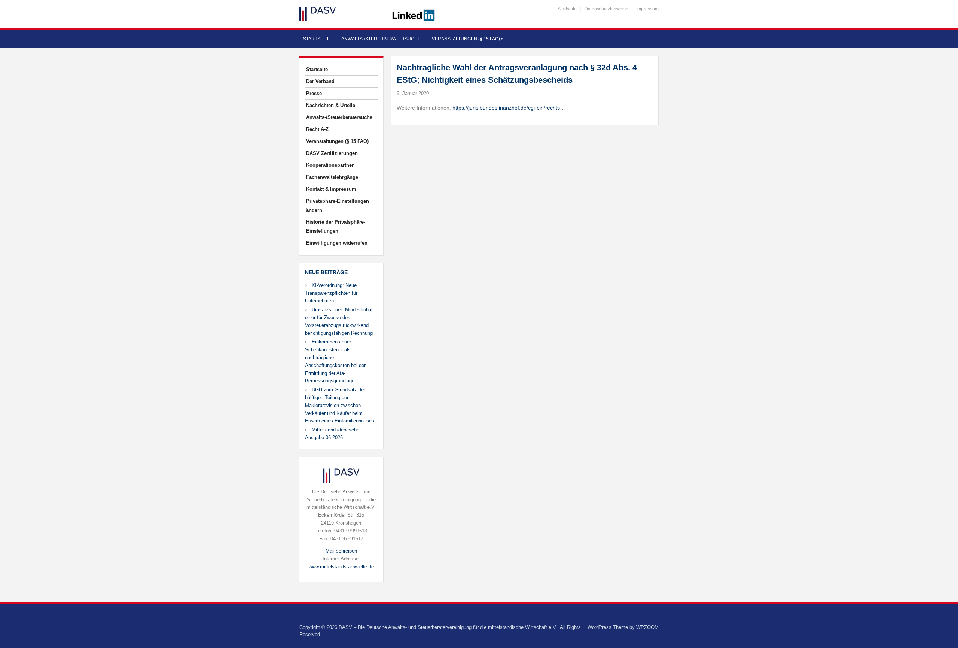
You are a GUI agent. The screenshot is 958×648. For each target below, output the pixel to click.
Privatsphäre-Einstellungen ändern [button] (337, 205)
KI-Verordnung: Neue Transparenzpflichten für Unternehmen (331, 293)
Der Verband (320, 81)
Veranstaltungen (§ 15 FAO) (468, 39)
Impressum (647, 9)
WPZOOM (647, 627)
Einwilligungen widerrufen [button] (336, 243)
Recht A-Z (317, 129)
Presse (314, 93)
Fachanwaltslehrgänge (332, 177)
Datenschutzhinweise (606, 9)
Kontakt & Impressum (331, 189)
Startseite (567, 9)
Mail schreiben (341, 551)
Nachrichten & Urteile (330, 105)
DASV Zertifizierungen (332, 153)
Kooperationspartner (330, 165)
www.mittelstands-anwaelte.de (341, 566)
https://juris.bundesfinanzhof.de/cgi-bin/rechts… (508, 108)
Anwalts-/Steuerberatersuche (381, 39)
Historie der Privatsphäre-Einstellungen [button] (335, 226)
